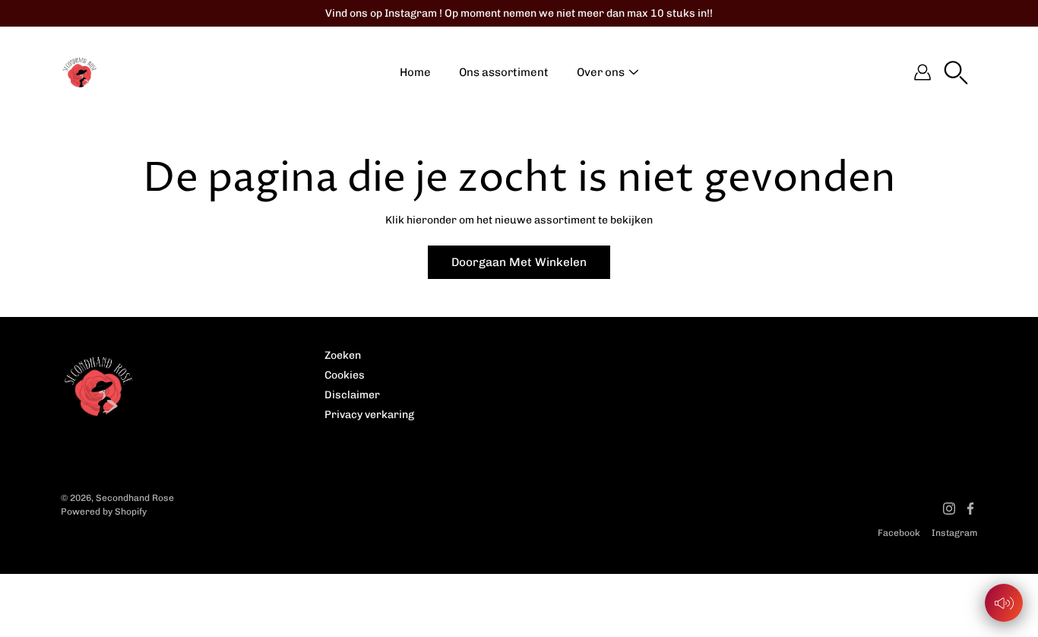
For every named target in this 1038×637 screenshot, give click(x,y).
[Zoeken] (956, 72)
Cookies (344, 375)
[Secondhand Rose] (80, 72)
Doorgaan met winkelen (519, 262)
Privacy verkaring (369, 414)
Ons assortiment (504, 72)
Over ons (601, 72)
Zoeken (342, 355)
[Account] (922, 72)
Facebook (899, 533)
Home (415, 72)
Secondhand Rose (135, 498)
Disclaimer (352, 394)
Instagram (954, 533)
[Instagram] (949, 508)
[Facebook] (970, 508)
